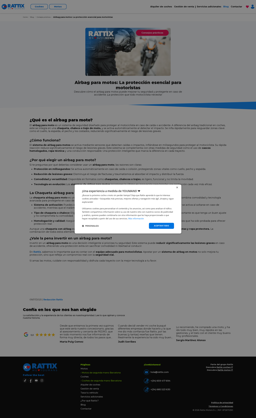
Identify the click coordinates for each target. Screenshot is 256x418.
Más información (136, 218)
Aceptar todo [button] (161, 225)
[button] (90, 226)
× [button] (177, 188)
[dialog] (128, 208)
